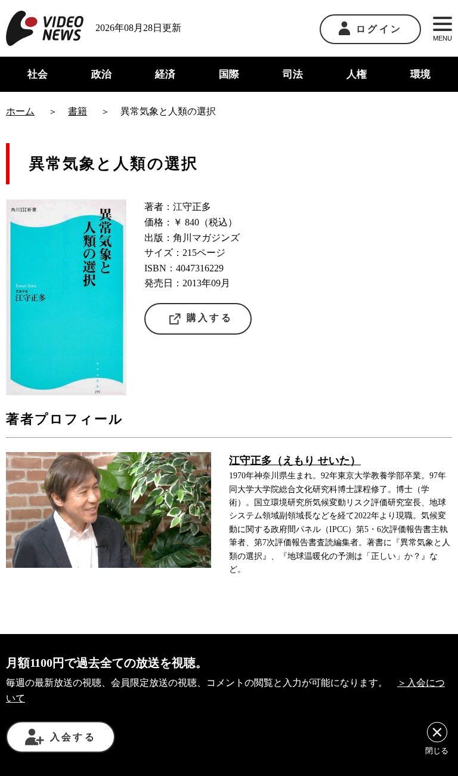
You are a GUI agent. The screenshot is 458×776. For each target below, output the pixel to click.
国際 (229, 74)
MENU (442, 38)
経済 (165, 74)
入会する (73, 737)
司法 (293, 74)
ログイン (379, 29)
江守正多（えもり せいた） (295, 460)
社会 (37, 74)
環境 (420, 74)
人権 (356, 74)
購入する (210, 318)
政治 (101, 74)
